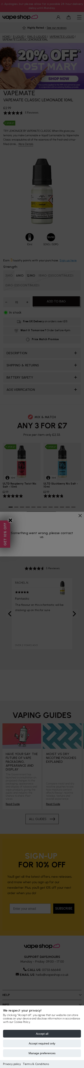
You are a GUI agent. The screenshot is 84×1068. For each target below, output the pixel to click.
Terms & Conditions (36, 1064)
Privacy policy (12, 1064)
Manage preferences (42, 1053)
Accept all (42, 1033)
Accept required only (42, 1043)
